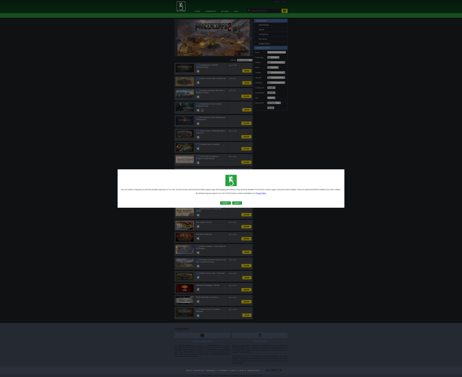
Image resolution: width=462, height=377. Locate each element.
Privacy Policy (261, 193)
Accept (225, 203)
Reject (237, 203)
